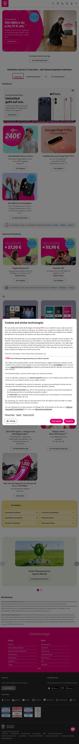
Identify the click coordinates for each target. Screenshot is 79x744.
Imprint (18, 415)
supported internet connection (20, 367)
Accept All (69, 421)
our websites (58, 365)
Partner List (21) (28, 415)
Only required (56, 421)
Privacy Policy (10, 415)
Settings (12, 421)
